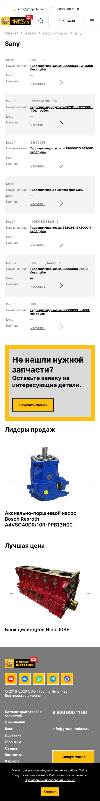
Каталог (30, 33)
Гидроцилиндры (55, 33)
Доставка (13, 735)
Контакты (13, 754)
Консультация (73, 757)
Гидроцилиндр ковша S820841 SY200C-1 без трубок (60, 229)
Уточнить (37, 83)
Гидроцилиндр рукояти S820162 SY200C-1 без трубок (61, 108)
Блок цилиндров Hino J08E (37, 629)
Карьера (12, 761)
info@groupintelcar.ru (32, 9)
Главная (11, 33)
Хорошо (50, 792)
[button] (11, 482)
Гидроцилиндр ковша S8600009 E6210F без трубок (59, 270)
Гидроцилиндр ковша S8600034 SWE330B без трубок (61, 67)
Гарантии (13, 742)
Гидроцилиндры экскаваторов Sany (56, 190)
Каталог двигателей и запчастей (23, 714)
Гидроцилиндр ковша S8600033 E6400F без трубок (60, 311)
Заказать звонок (33, 405)
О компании (15, 722)
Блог (9, 729)
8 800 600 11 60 (68, 9)
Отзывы (11, 748)
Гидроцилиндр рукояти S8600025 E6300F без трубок (61, 150)
